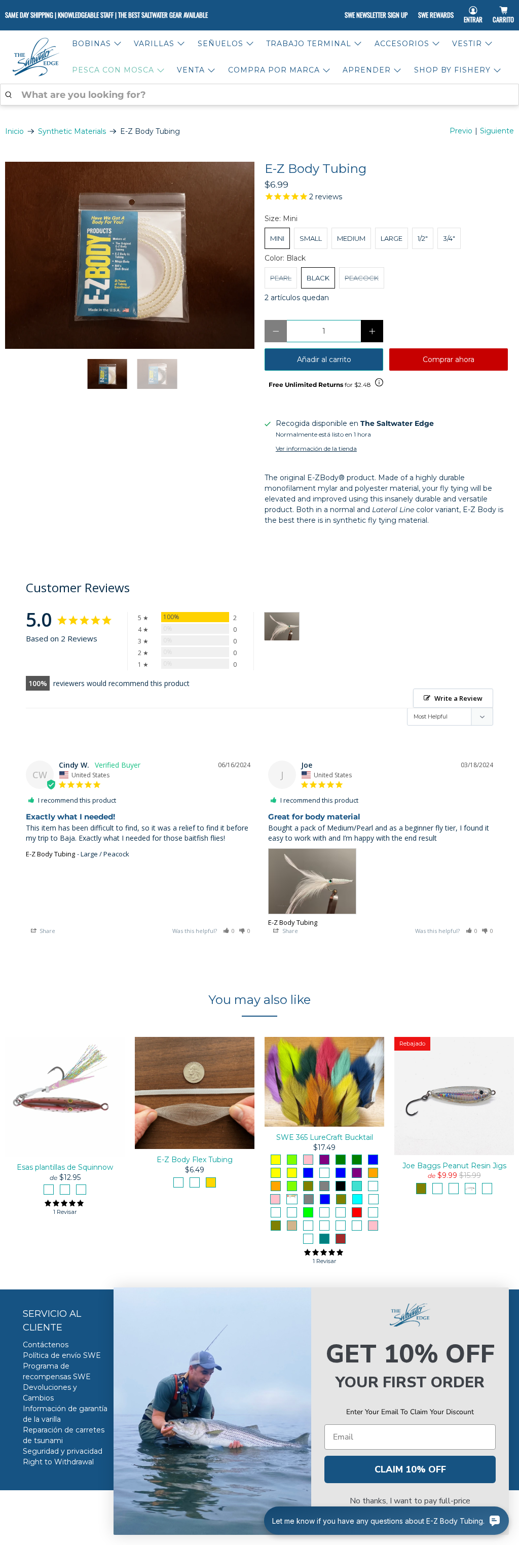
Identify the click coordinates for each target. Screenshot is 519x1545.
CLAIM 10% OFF (410, 1469)
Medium (351, 238)
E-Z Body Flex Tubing (195, 1159)
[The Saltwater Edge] (36, 57)
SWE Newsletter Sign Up (376, 15)
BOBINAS (91, 43)
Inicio (14, 131)
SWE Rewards (436, 15)
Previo (461, 130)
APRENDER (367, 70)
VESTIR (467, 43)
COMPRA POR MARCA (274, 70)
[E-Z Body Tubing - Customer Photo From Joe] (282, 626)
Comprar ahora (448, 359)
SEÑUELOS (220, 43)
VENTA (191, 70)
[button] (229, 931)
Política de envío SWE (62, 1355)
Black (318, 278)
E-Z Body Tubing (50, 853)
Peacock (362, 278)
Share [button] (46, 931)
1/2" (423, 238)
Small (311, 238)
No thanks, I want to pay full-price (410, 1501)
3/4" (449, 238)
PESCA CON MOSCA (113, 70)
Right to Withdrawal (58, 1461)
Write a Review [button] (458, 698)
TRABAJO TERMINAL (308, 43)
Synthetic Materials (72, 131)
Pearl (280, 278)
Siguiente (497, 130)
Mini (277, 238)
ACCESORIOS (402, 43)
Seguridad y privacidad (62, 1451)
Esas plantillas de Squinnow (65, 1167)
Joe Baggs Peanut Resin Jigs (454, 1165)
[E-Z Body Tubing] (129, 255)
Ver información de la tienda (316, 448)
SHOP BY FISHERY (452, 70)
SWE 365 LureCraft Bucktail (324, 1137)
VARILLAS (154, 43)
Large (391, 238)
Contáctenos (45, 1344)
